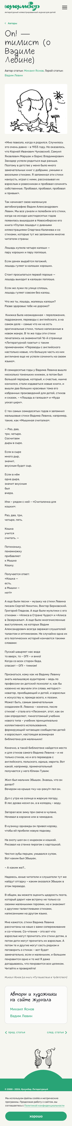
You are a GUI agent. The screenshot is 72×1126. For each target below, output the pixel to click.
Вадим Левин (14, 75)
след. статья (55, 1032)
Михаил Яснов (34, 70)
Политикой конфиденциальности (44, 1105)
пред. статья (16, 1032)
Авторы (12, 23)
